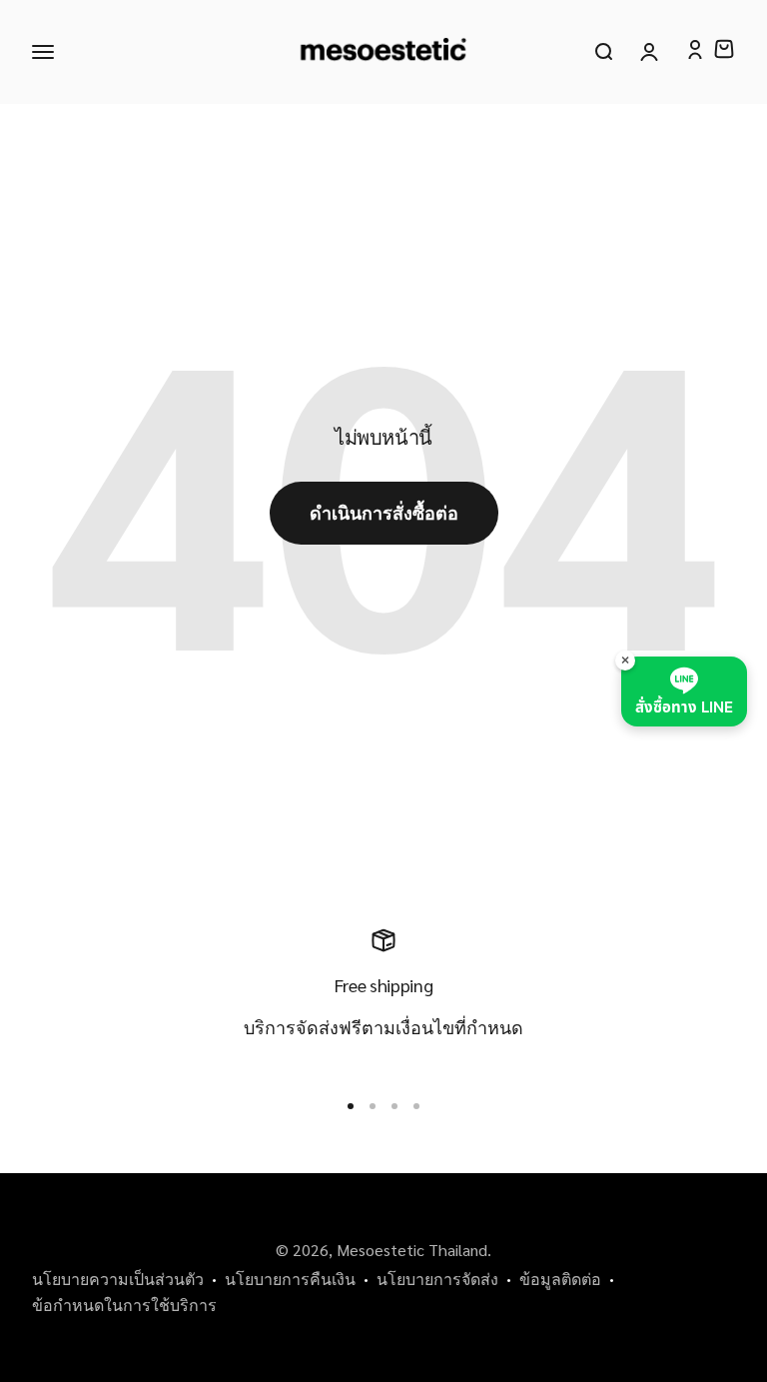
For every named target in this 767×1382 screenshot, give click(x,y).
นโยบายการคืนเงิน (290, 1278)
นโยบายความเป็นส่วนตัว (118, 1278)
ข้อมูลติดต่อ (560, 1278)
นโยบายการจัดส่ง (437, 1278)
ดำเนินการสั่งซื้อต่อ (384, 512)
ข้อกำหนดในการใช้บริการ (124, 1304)
